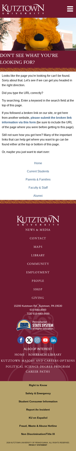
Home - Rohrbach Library (38, 355)
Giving (38, 298)
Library (38, 255)
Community (38, 264)
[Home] (23, 9)
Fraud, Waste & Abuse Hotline (38, 425)
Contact (38, 238)
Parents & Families (38, 179)
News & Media (38, 230)
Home (38, 163)
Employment (38, 272)
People (38, 281)
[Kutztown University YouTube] (45, 340)
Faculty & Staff (38, 187)
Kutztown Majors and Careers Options (38, 361)
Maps (38, 247)
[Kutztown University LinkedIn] (53, 340)
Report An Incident (38, 409)
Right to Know (38, 385)
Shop (37, 289)
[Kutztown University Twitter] (29, 340)
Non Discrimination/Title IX (38, 434)
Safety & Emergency (38, 393)
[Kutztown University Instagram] (37, 340)
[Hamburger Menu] (70, 9)
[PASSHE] (34, 324)
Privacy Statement (38, 445)
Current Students (38, 171)
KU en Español (38, 417)
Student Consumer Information (38, 401)
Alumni (38, 195)
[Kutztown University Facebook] (21, 340)
